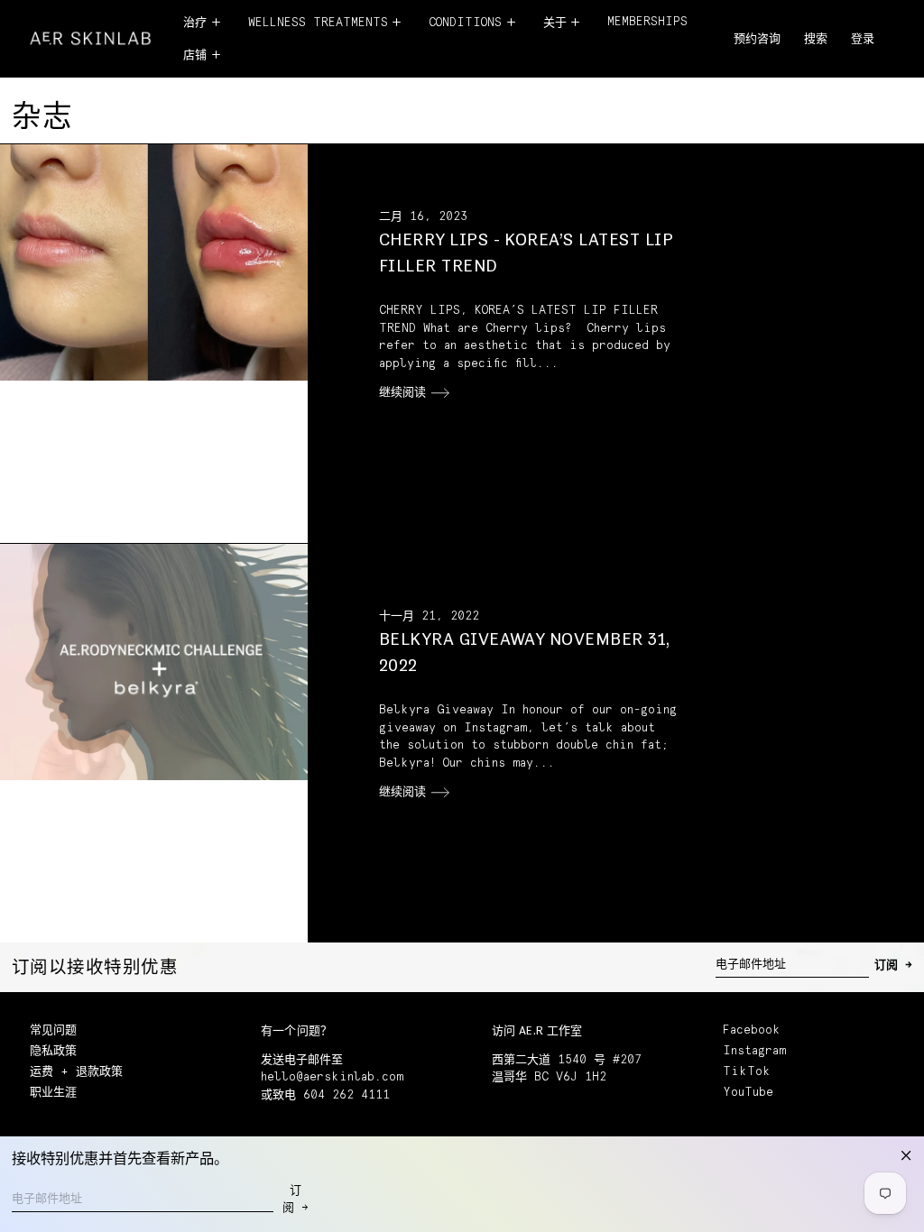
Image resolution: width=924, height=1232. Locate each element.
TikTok (747, 1072)
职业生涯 (53, 1093)
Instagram (754, 1051)
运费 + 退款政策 (76, 1072)
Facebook (752, 1030)
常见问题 (53, 1030)
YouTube (748, 1093)
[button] (815, 39)
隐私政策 (53, 1051)
